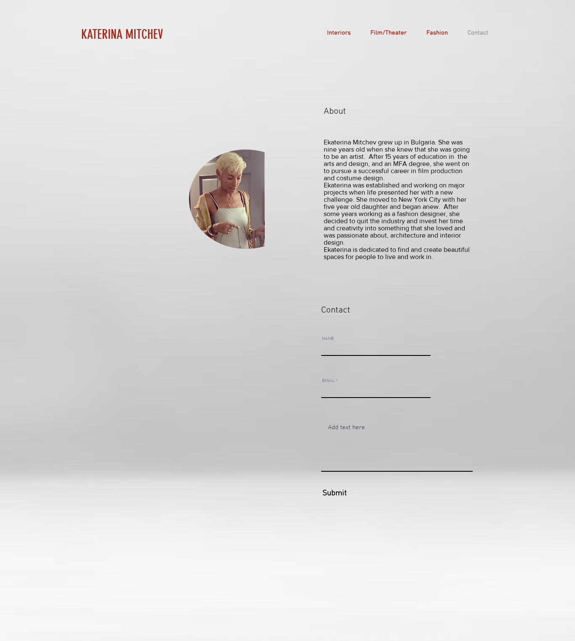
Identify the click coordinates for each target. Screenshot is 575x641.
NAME (328, 339)
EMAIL (328, 381)
